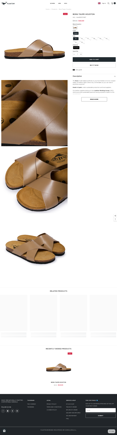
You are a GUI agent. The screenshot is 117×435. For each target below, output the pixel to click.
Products (54, 9)
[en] (99, 3)
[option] (58, 369)
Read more (94, 99)
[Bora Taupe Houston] (58, 366)
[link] (13, 333)
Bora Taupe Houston (58, 382)
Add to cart (94, 59)
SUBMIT (100, 415)
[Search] (108, 3)
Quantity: (75, 51)
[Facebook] (3, 411)
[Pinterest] (12, 411)
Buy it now (94, 65)
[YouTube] (17, 411)
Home (48, 9)
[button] (75, 27)
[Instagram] (7, 411)
